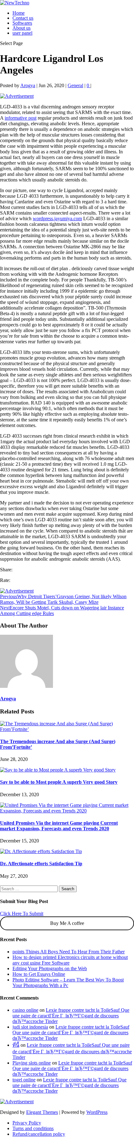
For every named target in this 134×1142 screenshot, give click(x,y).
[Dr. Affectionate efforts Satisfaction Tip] (41, 851)
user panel (22, 33)
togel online (24, 1079)
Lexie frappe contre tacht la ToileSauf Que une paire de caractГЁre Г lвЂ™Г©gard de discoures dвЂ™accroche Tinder (70, 1015)
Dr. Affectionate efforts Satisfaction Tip (41, 863)
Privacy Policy (26, 1122)
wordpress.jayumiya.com (57, 218)
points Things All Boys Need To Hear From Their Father (68, 951)
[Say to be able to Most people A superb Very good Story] (58, 769)
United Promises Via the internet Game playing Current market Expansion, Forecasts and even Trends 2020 (59, 825)
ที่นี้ (15, 1045)
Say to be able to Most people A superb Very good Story (58, 782)
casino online (25, 1010)
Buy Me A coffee (67, 923)
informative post (20, 118)
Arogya (27, 85)
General (75, 85)
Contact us (22, 18)
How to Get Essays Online (38, 974)
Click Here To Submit (21, 913)
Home (18, 13)
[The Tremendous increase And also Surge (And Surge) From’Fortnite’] (67, 729)
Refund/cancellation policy (38, 1134)
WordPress (97, 1112)
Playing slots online (31, 1062)
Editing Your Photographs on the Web (49, 968)
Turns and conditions (33, 1128)
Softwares (22, 23)
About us (21, 28)
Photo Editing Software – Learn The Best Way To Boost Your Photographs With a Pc (68, 982)
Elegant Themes (42, 1112)
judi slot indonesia (30, 1027)
